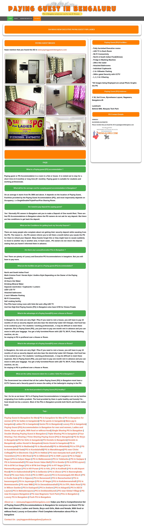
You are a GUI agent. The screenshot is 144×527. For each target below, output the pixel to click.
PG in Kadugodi (30, 488)
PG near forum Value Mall (38, 462)
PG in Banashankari (61, 478)
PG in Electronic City (23, 453)
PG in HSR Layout (59, 456)
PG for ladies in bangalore (25, 421)
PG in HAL (45, 468)
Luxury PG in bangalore (74, 424)
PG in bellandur (39, 472)
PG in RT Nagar (55, 465)
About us (8, 502)
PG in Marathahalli (43, 446)
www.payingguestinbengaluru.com (38, 50)
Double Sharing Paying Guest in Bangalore (25, 434)
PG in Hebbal (41, 453)
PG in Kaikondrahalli (21, 472)
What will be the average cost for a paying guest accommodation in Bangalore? (45, 188)
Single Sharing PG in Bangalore (67, 430)
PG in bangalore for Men (51, 418)
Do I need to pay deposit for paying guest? (45, 207)
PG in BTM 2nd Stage (36, 465)
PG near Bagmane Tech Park (45, 494)
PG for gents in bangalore (52, 421)
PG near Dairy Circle (21, 475)
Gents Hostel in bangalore (55, 443)
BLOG (16, 18)
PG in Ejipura (25, 478)
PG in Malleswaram (42, 459)
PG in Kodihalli (59, 468)
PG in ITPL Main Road (70, 484)
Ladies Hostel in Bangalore (29, 443)
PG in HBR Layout (41, 475)
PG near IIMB (26, 484)
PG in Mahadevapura (23, 491)
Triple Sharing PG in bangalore (63, 434)
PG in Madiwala (25, 446)
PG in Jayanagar (27, 481)
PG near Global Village (69, 491)
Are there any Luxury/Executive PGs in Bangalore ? (45, 250)
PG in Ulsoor (55, 472)
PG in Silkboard (40, 456)
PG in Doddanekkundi (45, 491)
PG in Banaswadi (42, 478)
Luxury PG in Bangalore (16, 497)
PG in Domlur (58, 462)
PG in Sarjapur (78, 459)
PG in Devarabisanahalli (46, 484)
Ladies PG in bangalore (26, 424)
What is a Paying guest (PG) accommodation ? (44, 169)
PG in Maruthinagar (53, 449)
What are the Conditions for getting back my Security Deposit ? (45, 225)
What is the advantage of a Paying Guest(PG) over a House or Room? (45, 313)
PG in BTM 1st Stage (14, 465)
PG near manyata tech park (62, 453)
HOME (10, 18)
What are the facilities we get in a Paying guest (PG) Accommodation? (45, 266)
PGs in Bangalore (69, 494)
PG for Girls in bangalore (30, 440)
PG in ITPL (75, 446)
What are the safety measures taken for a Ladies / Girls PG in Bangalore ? (45, 374)
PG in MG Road (24, 456)
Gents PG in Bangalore (50, 424)
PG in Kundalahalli (34, 449)
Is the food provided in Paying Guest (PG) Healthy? (45, 389)
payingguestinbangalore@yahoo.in (34, 519)
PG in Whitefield (61, 446)
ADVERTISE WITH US (26, 18)
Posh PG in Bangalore (40, 497)
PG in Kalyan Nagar (21, 459)
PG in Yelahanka (61, 459)
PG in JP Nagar (44, 481)
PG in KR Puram (31, 468)
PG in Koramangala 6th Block (66, 475)
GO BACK (37, 18)
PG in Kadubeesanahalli (64, 481)
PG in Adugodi (62, 488)
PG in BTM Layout (75, 462)
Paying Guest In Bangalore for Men (21, 418)
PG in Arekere (46, 488)
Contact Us (9, 519)
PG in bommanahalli (14, 462)
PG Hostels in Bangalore (55, 440)
